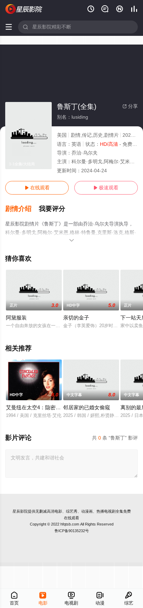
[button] (22, 208)
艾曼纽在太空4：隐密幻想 (36, 407)
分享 (130, 106)
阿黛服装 (16, 318)
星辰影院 (20, 511)
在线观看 (37, 187)
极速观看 (105, 187)
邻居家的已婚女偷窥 (86, 407)
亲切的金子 (76, 318)
